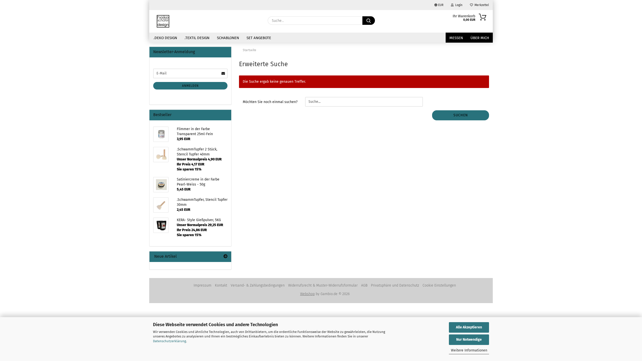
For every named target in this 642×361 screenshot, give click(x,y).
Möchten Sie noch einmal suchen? (270, 102)
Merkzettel (481, 5)
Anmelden (190, 85)
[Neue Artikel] (225, 256)
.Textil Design (197, 38)
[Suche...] (368, 20)
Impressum (202, 285)
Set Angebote (259, 38)
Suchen (460, 115)
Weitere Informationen (469, 350)
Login (458, 5)
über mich (479, 38)
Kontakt (221, 285)
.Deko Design (165, 38)
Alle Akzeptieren (469, 327)
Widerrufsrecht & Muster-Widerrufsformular (323, 285)
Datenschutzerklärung (169, 341)
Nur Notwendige (469, 339)
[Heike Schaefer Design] (163, 21)
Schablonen (228, 38)
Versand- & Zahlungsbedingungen (258, 285)
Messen (456, 38)
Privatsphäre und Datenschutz (395, 285)
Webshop (307, 294)
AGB (364, 285)
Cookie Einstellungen (439, 285)
